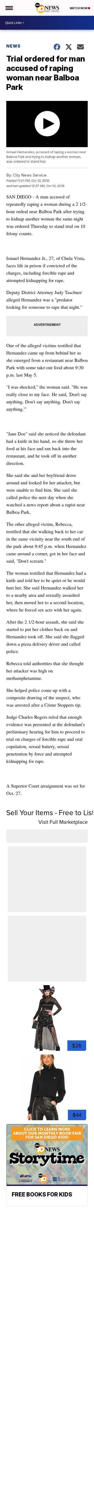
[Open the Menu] (9, 7)
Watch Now (79, 8)
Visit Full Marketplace (63, 822)
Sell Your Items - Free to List (50, 812)
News (13, 46)
